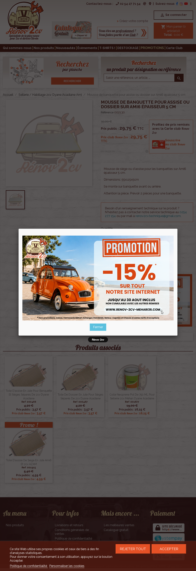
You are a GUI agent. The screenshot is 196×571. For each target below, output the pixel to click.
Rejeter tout (133, 549)
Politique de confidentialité (29, 566)
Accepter (169, 549)
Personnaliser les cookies (66, 566)
